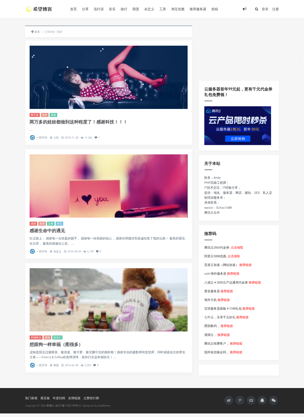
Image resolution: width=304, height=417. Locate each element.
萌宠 (135, 9)
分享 (85, 9)
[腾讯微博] (239, 400)
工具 (162, 9)
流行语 (99, 9)
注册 (275, 9)
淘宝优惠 (177, 9)
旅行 (124, 9)
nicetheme (104, 405)
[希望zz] (44, 9)
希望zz (51, 405)
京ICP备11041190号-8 (68, 405)
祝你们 (57, 337)
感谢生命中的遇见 (47, 230)
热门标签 (31, 398)
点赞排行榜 (91, 398)
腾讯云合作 (212, 212)
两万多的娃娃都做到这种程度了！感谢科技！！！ (79, 122)
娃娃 (44, 115)
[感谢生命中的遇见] (109, 186)
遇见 (59, 223)
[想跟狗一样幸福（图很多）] (109, 299)
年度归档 (59, 398)
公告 (56, 137)
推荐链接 (245, 265)
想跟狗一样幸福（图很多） (56, 344)
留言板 (45, 398)
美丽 (42, 223)
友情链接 (74, 398)
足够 (50, 223)
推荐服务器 (198, 9)
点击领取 (237, 247)
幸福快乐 (36, 337)
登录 (265, 9)
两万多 (35, 115)
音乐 (112, 9)
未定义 (149, 9)
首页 (73, 9)
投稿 (214, 9)
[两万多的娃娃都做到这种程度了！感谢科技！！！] (109, 77)
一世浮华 (41, 137)
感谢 (53, 115)
